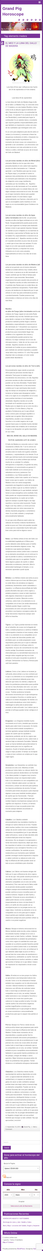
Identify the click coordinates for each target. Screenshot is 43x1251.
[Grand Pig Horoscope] (21, 26)
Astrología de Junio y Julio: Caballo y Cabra (17, 1222)
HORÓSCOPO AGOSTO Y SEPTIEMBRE (16, 1218)
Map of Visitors (8, 1242)
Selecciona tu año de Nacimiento (21, 1206)
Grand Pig (27, 1127)
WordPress (21, 1249)
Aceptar (21, 1201)
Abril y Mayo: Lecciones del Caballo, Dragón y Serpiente (21, 1226)
